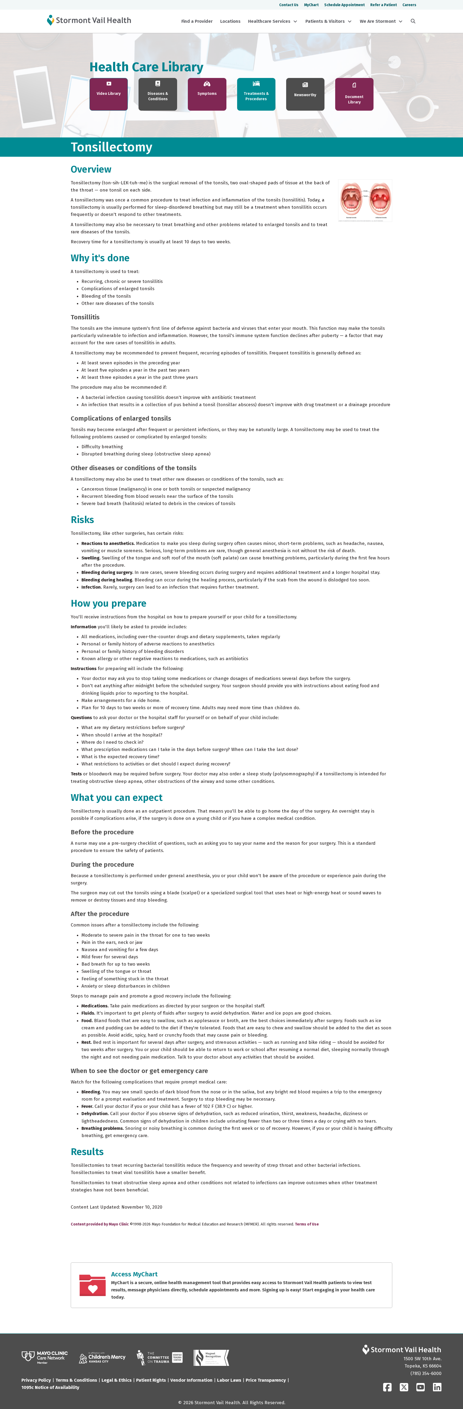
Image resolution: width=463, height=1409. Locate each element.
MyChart (311, 5)
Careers (409, 5)
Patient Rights (151, 1380)
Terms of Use (307, 1224)
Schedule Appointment (344, 5)
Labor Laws (229, 1380)
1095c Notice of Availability (50, 1387)
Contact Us (288, 5)
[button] (295, 21)
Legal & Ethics (117, 1380)
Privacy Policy (36, 1380)
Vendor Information (191, 1380)
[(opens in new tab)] (44, 1357)
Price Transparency (266, 1380)
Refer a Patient (383, 5)
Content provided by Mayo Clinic (100, 1224)
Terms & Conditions (76, 1380)
